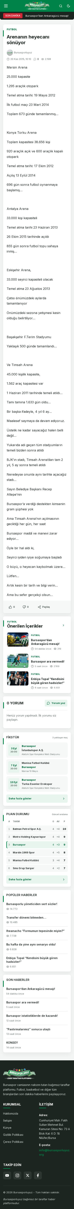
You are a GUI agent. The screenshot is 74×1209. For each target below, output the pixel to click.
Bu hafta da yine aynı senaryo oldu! (31, 944)
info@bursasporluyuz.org (54, 1152)
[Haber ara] (61, 6)
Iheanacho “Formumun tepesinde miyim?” (35, 931)
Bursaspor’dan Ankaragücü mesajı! (46, 15)
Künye (7, 1127)
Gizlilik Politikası (13, 1134)
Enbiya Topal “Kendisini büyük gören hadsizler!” (32, 960)
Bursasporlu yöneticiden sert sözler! (31, 904)
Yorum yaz (58, 703)
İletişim (7, 1120)
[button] (6, 6)
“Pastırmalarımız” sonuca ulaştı (28, 1029)
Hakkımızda (10, 1113)
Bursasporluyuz (23, 52)
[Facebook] (38, 1175)
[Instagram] (17, 1175)
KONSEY (12, 1042)
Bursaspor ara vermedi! (47, 661)
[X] (28, 1175)
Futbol (12, 29)
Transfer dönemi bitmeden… (26, 917)
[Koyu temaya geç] (68, 6)
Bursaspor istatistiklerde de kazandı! (32, 1015)
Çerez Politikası (13, 1141)
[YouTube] (7, 1175)
